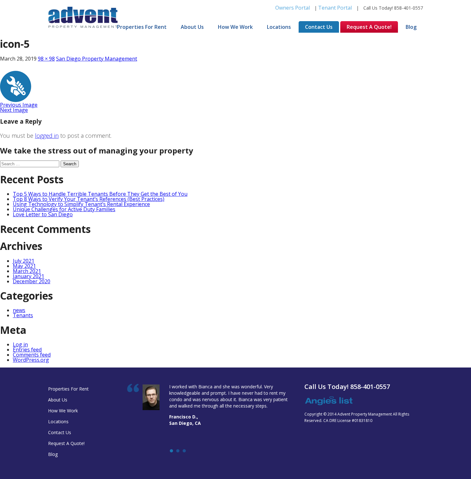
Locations (279, 26)
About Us (192, 26)
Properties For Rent (142, 26)
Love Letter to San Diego (43, 214)
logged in (47, 135)
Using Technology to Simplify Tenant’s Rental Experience (81, 204)
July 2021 (23, 260)
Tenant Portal (335, 7)
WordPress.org (31, 359)
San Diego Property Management (96, 58)
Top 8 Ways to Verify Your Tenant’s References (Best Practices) (88, 198)
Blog (411, 26)
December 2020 (31, 281)
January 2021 (28, 276)
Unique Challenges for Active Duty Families (64, 209)
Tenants (23, 315)
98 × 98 (46, 58)
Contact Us (319, 26)
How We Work (235, 26)
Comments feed (32, 354)
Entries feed (27, 349)
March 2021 (27, 271)
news (19, 310)
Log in (20, 344)
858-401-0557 (408, 8)
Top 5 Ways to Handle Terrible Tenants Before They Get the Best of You (100, 193)
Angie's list (328, 401)
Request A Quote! (369, 26)
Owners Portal (292, 7)
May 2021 (24, 265)
